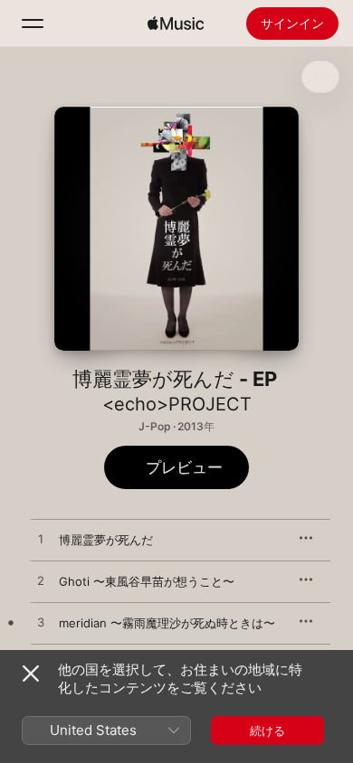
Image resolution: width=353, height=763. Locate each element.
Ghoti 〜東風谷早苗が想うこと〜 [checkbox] (146, 581)
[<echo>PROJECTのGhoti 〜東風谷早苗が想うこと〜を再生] (41, 581)
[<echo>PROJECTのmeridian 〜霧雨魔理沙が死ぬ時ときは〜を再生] (41, 623)
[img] (176, 23)
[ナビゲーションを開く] (32, 23)
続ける (267, 730)
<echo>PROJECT (177, 404)
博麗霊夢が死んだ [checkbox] (106, 539)
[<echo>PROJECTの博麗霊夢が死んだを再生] (41, 540)
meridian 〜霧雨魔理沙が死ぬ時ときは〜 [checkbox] (167, 623)
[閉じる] (31, 673)
